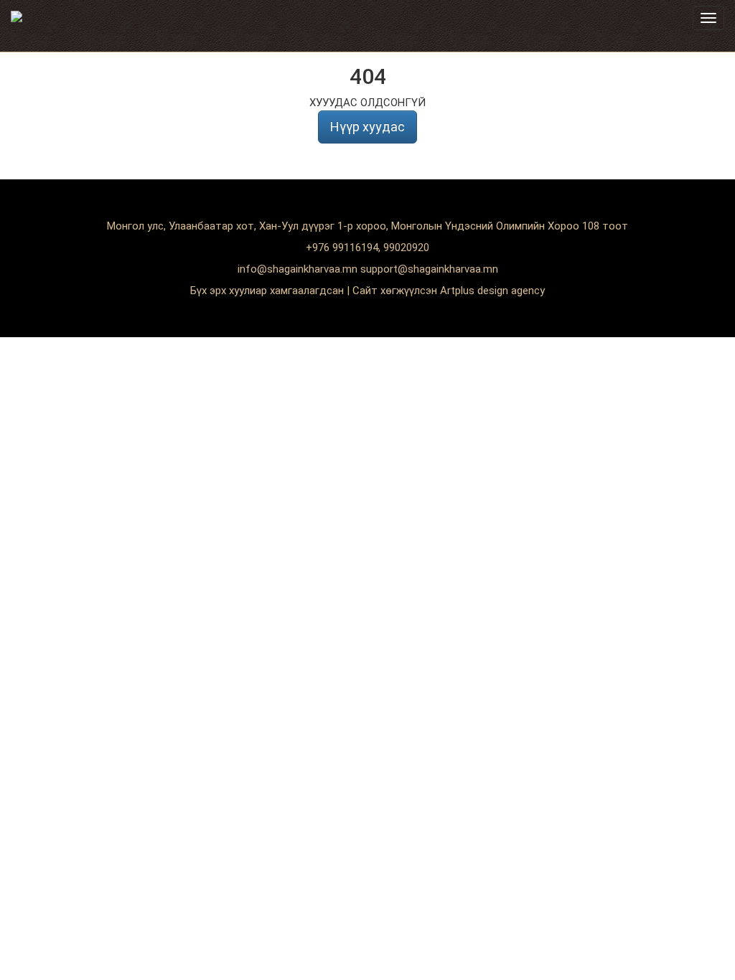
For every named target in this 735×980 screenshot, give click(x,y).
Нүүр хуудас (367, 126)
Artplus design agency (492, 290)
